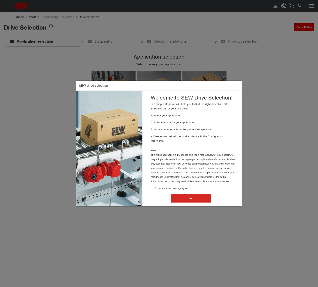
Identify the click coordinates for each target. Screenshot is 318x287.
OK (190, 198)
